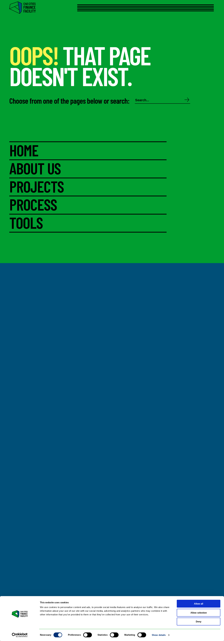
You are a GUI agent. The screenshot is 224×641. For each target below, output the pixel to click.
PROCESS (33, 205)
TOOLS (26, 223)
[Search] (187, 100)
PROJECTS (36, 187)
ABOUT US (35, 169)
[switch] (87, 634)
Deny (198, 621)
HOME (23, 151)
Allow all (198, 603)
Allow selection (198, 612)
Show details (159, 635)
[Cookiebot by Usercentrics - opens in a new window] (19, 635)
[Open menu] (140, 8)
